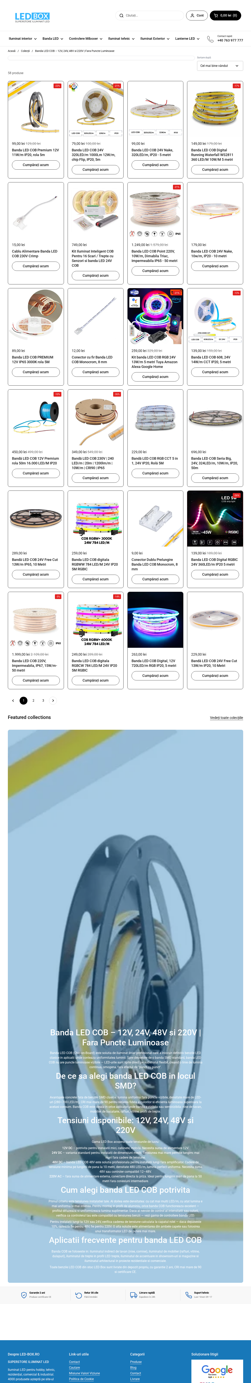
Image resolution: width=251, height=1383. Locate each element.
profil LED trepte (108, 1256)
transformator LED (115, 1231)
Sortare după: (204, 57)
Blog (133, 1367)
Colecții (25, 50)
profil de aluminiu (128, 1206)
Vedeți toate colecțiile (226, 718)
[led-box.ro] (31, 15)
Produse (136, 1362)
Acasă (11, 50)
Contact (74, 1362)
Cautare (74, 1367)
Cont (200, 15)
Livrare (135, 1379)
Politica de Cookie (81, 1379)
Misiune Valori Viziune (84, 1373)
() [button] (230, 16)
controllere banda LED (179, 1215)
